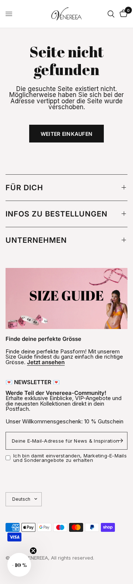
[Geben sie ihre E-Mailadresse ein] (120, 441)
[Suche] (111, 14)
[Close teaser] (33, 550)
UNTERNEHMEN (36, 240)
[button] (19, 565)
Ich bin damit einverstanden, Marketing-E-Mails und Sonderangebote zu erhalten (70, 458)
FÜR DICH (24, 187)
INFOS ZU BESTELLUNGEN (57, 213)
